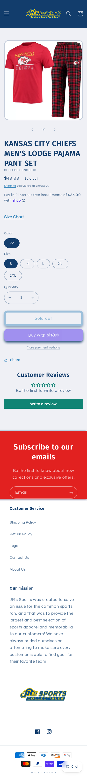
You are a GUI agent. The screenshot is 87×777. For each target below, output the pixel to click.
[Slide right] (54, 129)
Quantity (11, 287)
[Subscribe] (71, 492)
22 (12, 243)
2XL (13, 275)
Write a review (43, 404)
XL (60, 264)
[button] (6, 14)
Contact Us (19, 557)
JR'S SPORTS (48, 772)
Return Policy (21, 534)
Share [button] (15, 360)
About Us (18, 569)
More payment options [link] (43, 347)
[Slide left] (32, 129)
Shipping (10, 185)
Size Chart (14, 217)
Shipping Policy (23, 522)
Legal (14, 546)
